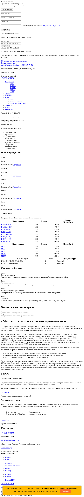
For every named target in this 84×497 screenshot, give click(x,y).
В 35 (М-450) (6, 241)
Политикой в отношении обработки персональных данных (35, 491)
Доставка (8, 105)
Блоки (12, 92)
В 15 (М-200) (6, 229)
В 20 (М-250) (6, 232)
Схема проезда (6, 448)
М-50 (3, 246)
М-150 (3, 254)
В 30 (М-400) (6, 239)
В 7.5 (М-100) (6, 224)
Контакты (9, 109)
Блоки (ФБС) (10, 480)
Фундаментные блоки (18, 103)
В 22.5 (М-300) (6, 234)
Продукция (9, 82)
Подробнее (17, 165)
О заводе (8, 96)
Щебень (13, 88)
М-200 (3, 256)
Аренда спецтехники (13, 465)
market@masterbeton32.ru (10, 65)
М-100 (3, 251)
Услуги (7, 94)
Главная (8, 457)
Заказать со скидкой (8, 76)
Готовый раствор (16, 101)
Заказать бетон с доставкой (11, 128)
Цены (7, 98)
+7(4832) (26, 65)
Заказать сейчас (6, 165)
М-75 (3, 249)
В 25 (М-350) (6, 237)
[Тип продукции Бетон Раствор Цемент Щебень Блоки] (7, 9)
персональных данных (51, 25)
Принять (65, 491)
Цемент (12, 90)
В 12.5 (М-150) (6, 227)
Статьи (7, 107)
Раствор (13, 86)
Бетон (12, 84)
